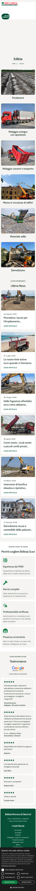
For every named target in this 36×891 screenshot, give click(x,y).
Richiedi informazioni (5, 16)
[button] (18, 887)
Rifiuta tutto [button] (26, 882)
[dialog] (18, 869)
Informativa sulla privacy (9, 866)
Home (14, 63)
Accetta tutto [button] (9, 882)
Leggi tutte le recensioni (18, 674)
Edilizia (21, 63)
